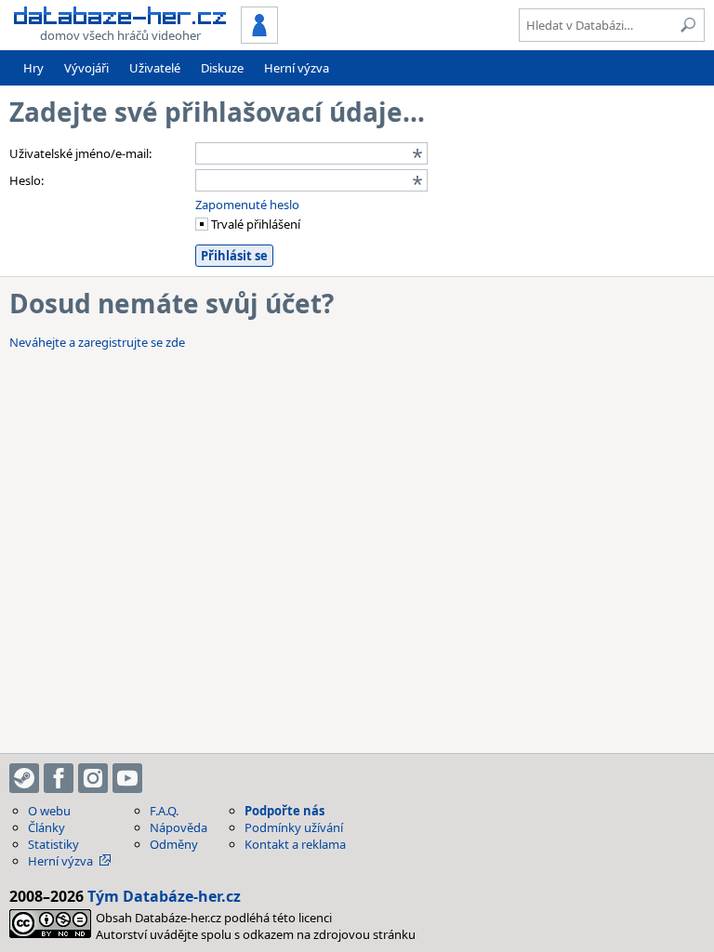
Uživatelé (154, 68)
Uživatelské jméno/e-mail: (80, 153)
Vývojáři (86, 68)
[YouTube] (127, 778)
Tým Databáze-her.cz (164, 896)
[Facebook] (58, 778)
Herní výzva (296, 68)
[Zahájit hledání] (688, 25)
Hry (33, 68)
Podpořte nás (284, 810)
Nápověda (178, 827)
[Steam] (24, 778)
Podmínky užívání (294, 827)
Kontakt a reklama (295, 844)
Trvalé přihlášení (254, 224)
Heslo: (26, 180)
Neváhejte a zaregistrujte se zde (97, 342)
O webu (49, 810)
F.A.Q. (164, 810)
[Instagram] (93, 778)
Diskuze (222, 68)
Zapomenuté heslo (247, 204)
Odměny (174, 844)
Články (46, 827)
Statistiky (53, 844)
